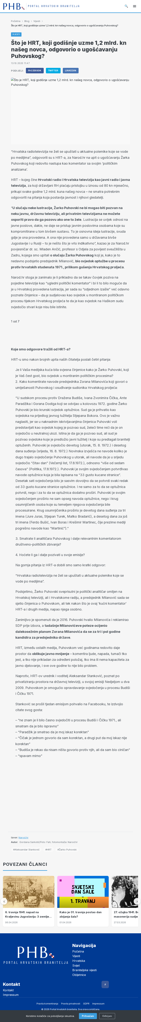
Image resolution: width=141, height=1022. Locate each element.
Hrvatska (78, 961)
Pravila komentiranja (47, 1003)
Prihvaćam (88, 1016)
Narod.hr (23, 837)
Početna (15, 21)
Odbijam (107, 1016)
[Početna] (41, 6)
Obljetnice (79, 975)
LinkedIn (70, 70)
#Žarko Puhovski (67, 849)
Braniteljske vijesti (84, 970)
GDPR (86, 1003)
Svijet (76, 965)
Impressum (11, 995)
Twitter (53, 70)
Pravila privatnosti (70, 1003)
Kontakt (8, 990)
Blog (26, 21)
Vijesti (36, 21)
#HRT (48, 849)
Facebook (34, 70)
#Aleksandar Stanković (26, 849)
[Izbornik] (134, 6)
